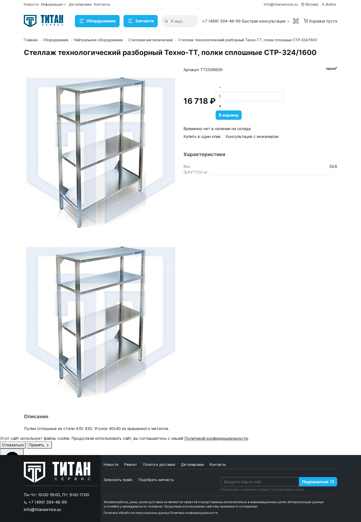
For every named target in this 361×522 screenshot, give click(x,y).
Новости (31, 4)
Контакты (102, 4)
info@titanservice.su (281, 4)
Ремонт (131, 464)
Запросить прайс (118, 480)
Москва (311, 4)
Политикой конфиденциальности (216, 438)
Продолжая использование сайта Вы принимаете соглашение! (211, 506)
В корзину (228, 115)
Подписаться (315, 481)
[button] (246, 21)
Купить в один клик (202, 136)
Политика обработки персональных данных (136, 513)
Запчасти (144, 20)
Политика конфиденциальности (194, 513)
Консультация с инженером (252, 136)
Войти (331, 4)
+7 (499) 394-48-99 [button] (47, 502)
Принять (37, 444)
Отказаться (13, 444)
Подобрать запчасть (156, 480)
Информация (52, 4)
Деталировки (80, 4)
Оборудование (101, 20)
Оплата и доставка (159, 464)
